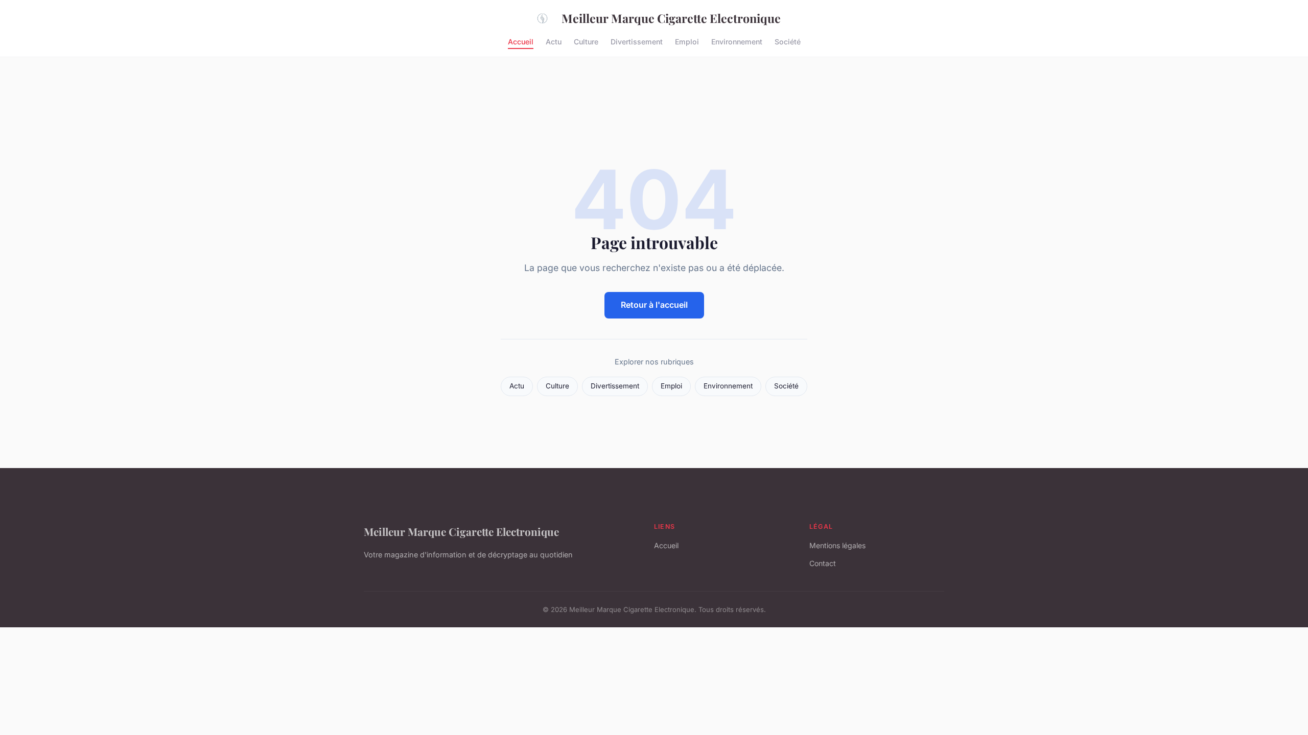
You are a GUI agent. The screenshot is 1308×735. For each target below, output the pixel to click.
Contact (822, 563)
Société (788, 41)
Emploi (687, 41)
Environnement (736, 41)
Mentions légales (837, 545)
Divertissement (637, 41)
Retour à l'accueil (654, 305)
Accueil (520, 41)
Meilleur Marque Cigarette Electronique (671, 18)
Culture (586, 41)
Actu (554, 41)
